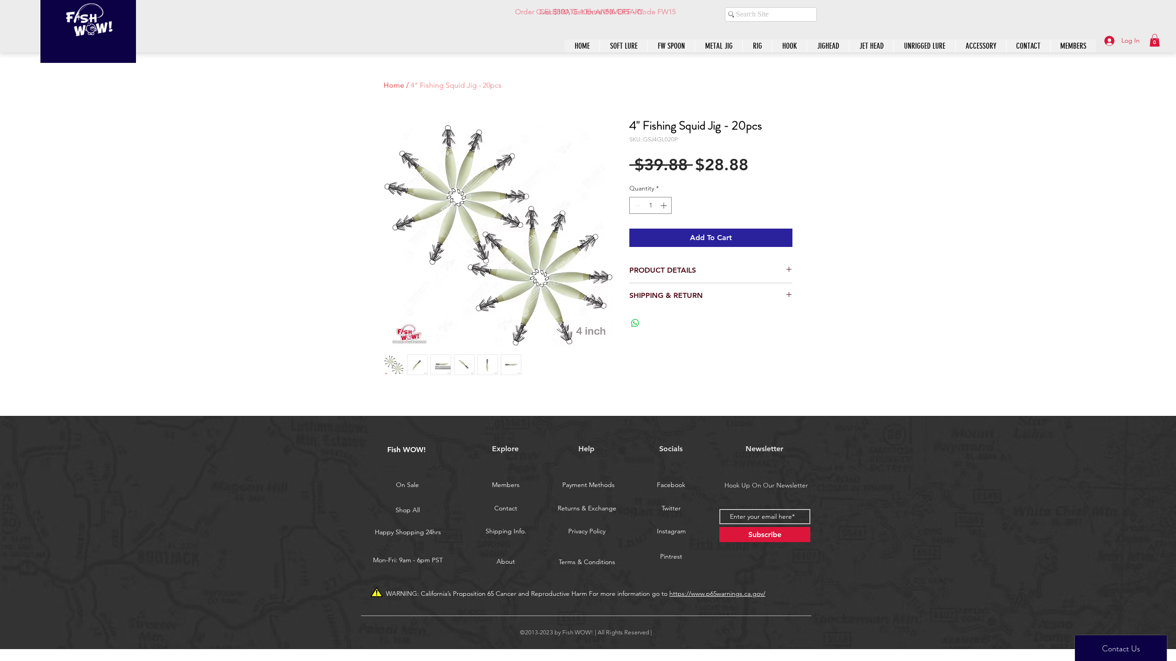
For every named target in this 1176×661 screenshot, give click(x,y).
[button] (1154, 40)
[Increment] (664, 205)
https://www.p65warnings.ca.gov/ (717, 593)
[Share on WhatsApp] (635, 323)
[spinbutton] (650, 205)
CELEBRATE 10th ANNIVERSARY (591, 11)
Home (394, 85)
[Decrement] (636, 205)
